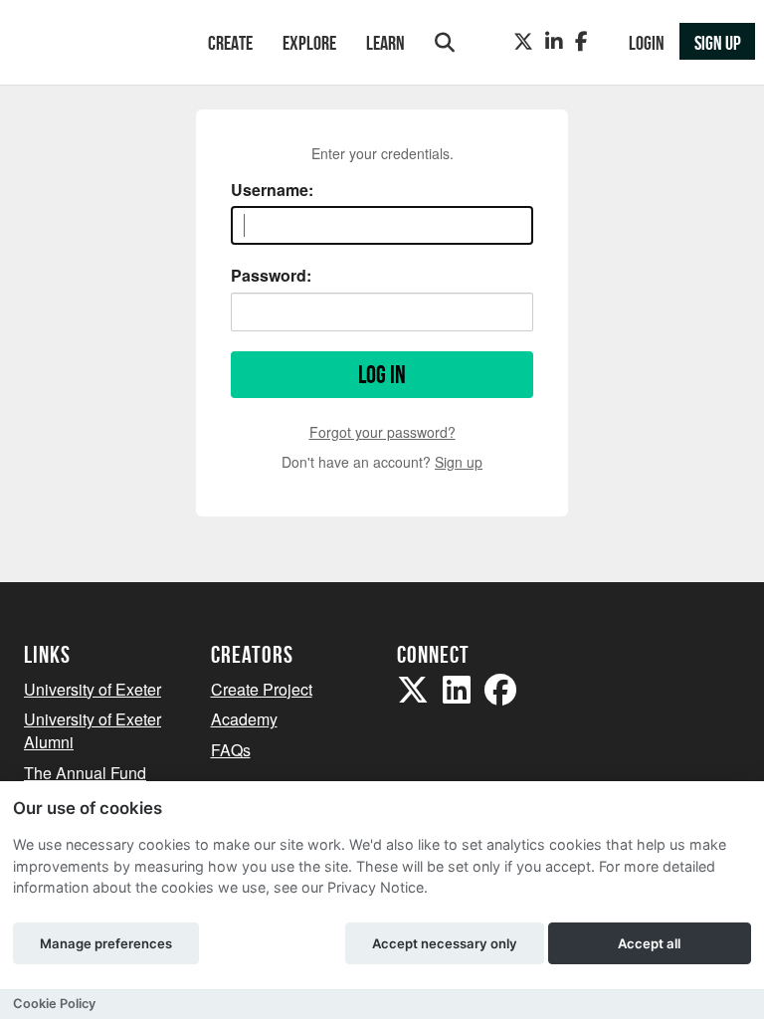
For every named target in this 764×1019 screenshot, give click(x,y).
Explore (309, 43)
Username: (272, 190)
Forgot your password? (382, 432)
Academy (244, 719)
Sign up (458, 462)
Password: (271, 276)
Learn (385, 43)
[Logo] (90, 44)
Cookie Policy (54, 1003)
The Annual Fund (85, 772)
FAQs (231, 749)
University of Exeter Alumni (92, 730)
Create (230, 43)
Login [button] (647, 43)
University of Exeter (92, 689)
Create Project (261, 689)
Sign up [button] (717, 43)
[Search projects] (445, 42)
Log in (382, 374)
